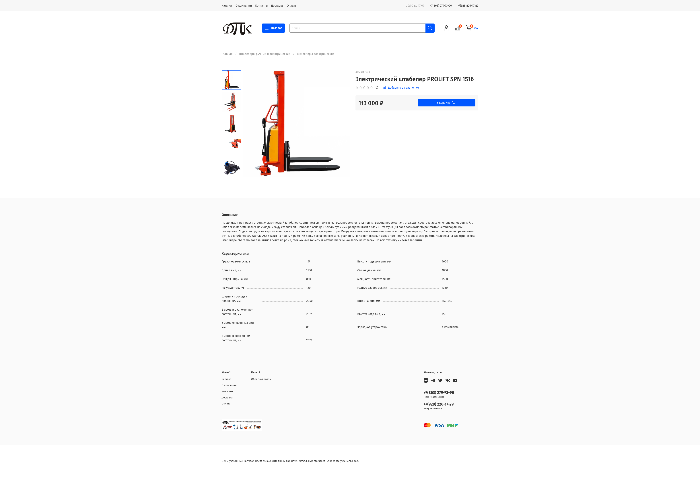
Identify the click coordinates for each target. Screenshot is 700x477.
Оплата (291, 5)
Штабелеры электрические (316, 54)
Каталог (227, 5)
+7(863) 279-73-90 (441, 5)
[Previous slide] (250, 123)
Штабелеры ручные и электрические (264, 54)
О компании (244, 5)
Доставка (277, 5)
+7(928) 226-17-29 (439, 404)
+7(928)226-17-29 (468, 5)
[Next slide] (231, 172)
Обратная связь (261, 379)
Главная (227, 54)
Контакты (261, 5)
